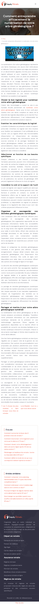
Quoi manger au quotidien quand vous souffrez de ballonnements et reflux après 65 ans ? (18, 498)
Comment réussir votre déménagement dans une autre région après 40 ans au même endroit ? (17, 446)
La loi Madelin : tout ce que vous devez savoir (28, 407)
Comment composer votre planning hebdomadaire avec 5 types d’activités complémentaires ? (17, 479)
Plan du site (19, 603)
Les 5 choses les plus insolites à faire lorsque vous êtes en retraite (10, 409)
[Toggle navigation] (35, 4)
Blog (4, 38)
